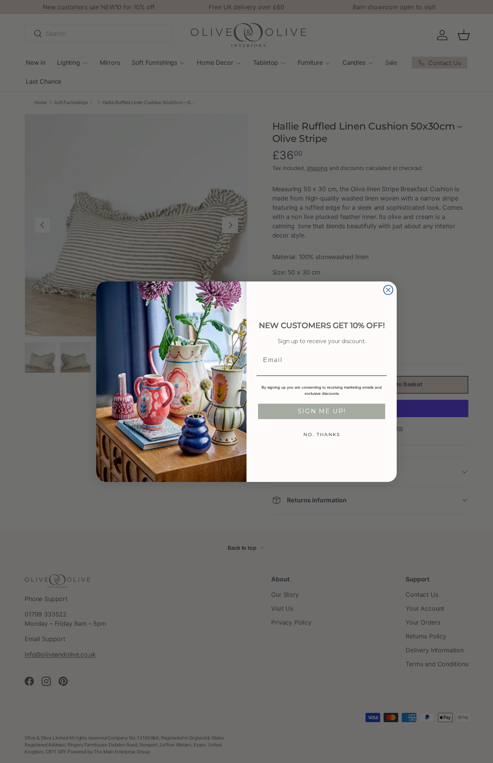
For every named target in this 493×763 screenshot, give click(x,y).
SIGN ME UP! (322, 411)
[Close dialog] (388, 290)
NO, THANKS (322, 434)
